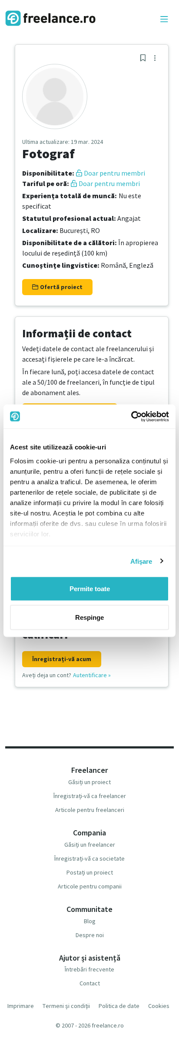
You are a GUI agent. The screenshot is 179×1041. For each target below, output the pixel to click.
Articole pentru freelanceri (89, 810)
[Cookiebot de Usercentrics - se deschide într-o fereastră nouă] (131, 416)
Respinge (89, 617)
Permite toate (90, 588)
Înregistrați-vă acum (61, 659)
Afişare (141, 561)
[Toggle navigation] (164, 19)
